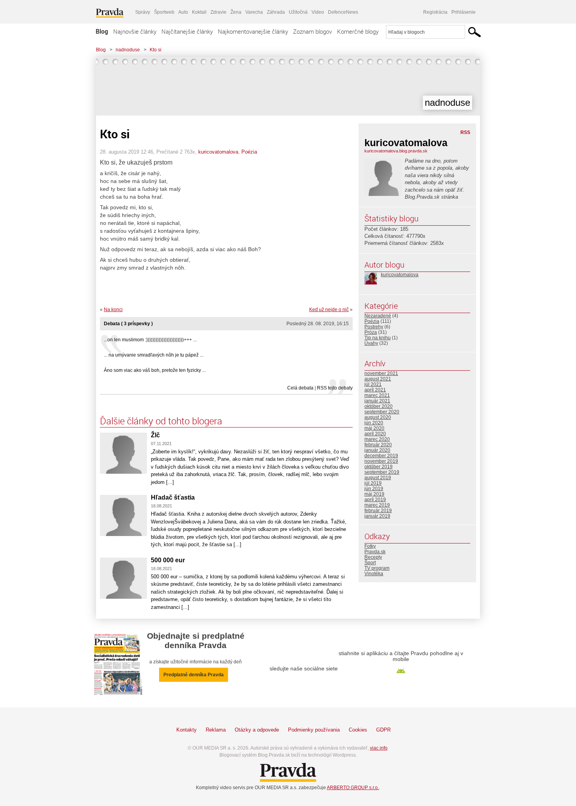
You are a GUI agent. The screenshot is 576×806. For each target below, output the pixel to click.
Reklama (216, 730)
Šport (370, 562)
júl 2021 (373, 384)
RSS (465, 132)
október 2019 (378, 466)
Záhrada (276, 12)
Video (318, 12)
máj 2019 (374, 494)
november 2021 (381, 373)
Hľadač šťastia (173, 497)
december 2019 (381, 455)
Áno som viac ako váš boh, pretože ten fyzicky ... (155, 370)
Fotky (370, 546)
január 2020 (377, 450)
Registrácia (435, 12)
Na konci (113, 309)
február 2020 (378, 444)
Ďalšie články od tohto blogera (161, 421)
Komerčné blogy (358, 31)
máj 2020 (374, 428)
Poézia (249, 152)
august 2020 (377, 417)
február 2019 (378, 510)
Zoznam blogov (312, 31)
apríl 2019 (375, 499)
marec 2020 (377, 439)
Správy (142, 12)
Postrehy (373, 327)
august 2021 (377, 379)
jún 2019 (373, 488)
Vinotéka (373, 573)
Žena (235, 12)
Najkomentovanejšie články (253, 31)
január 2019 (377, 516)
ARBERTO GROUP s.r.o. (353, 787)
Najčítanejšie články (187, 31)
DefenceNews (343, 12)
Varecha (254, 12)
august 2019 (377, 477)
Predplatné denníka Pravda (193, 674)
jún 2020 (373, 423)
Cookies (358, 730)
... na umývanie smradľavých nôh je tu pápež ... (153, 355)
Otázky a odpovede (257, 730)
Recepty (373, 557)
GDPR (383, 730)
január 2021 (377, 401)
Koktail (199, 12)
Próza (370, 332)
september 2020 (381, 412)
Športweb (164, 12)
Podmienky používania (314, 730)
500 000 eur (168, 560)
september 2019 (381, 472)
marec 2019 (377, 505)
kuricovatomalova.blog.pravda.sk (395, 151)
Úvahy (371, 343)
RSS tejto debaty (335, 388)
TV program (376, 568)
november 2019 (381, 461)
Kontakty (186, 730)
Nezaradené (377, 316)
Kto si (155, 50)
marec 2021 (377, 395)
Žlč (155, 435)
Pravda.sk (375, 551)
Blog (102, 31)
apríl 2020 (375, 434)
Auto (183, 12)
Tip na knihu (377, 338)
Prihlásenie (463, 12)
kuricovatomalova (218, 152)
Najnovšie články (134, 31)
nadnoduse (128, 50)
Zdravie (218, 12)
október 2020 (378, 406)
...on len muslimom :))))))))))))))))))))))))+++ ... (150, 339)
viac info (379, 748)
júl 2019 (373, 483)
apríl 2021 (375, 390)
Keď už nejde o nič (329, 309)
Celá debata (300, 388)
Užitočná (298, 12)
